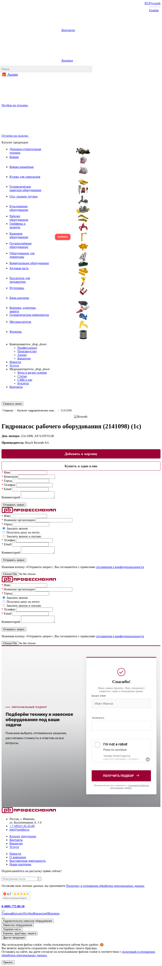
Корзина (67, 60)
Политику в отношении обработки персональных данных (105, 885)
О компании (17, 857)
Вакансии (24, 358)
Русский (154, 3)
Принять (8, 962)
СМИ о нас (24, 379)
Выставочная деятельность (27, 860)
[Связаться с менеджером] (3, 918)
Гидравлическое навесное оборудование (27, 920)
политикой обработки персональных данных (129, 786)
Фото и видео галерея (32, 372)
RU (147, 3)
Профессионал (27, 347)
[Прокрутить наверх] (3, 911)
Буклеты (23, 383)
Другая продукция (14, 937)
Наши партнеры (20, 864)
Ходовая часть (12, 929)
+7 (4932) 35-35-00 (22, 826)
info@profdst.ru (19, 829)
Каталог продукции (22, 836)
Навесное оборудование (17, 925)
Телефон (98, 718)
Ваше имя (99, 696)
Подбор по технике (15, 105)
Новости (15, 362)
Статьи (22, 376)
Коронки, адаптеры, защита (19, 933)
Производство (27, 351)
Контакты (68, 30)
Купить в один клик (81, 466)
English (154, 10)
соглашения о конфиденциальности (120, 567)
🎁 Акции (10, 74)
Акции (22, 355)
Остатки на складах (15, 135)
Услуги (14, 365)
